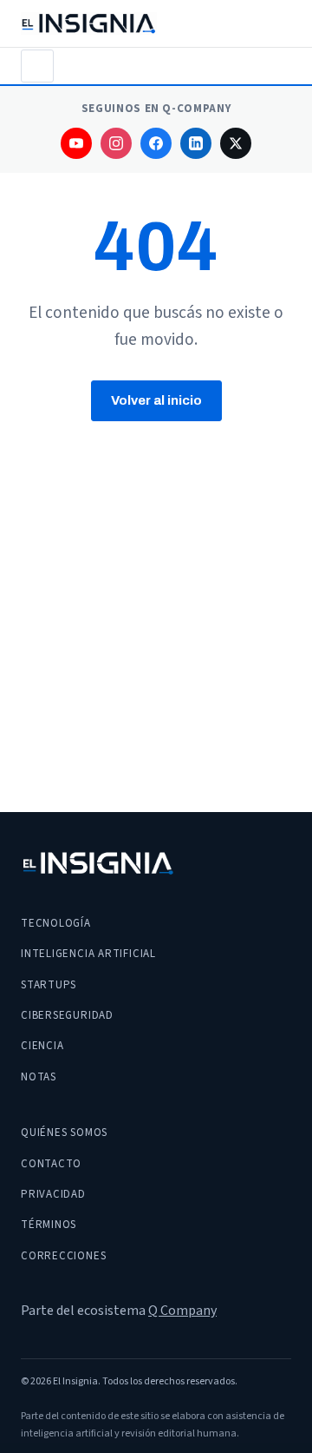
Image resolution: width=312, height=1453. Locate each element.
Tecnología (56, 923)
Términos (48, 1224)
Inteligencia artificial (88, 953)
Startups (48, 985)
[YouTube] (76, 143)
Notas (38, 1077)
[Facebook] (156, 143)
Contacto (51, 1164)
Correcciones (63, 1256)
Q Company (182, 1310)
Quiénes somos (64, 1132)
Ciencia (42, 1045)
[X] (235, 143)
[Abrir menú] (37, 66)
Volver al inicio (156, 400)
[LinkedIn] (195, 143)
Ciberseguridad (67, 1015)
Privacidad (53, 1194)
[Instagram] (116, 143)
